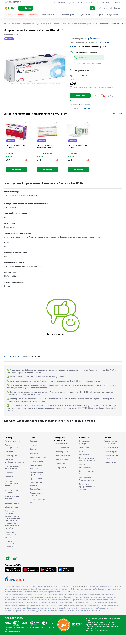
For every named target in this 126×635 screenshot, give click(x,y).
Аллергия (99, 15)
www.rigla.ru (81, 586)
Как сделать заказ (12, 441)
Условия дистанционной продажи (11, 483)
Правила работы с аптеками (37, 501)
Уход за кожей (112, 15)
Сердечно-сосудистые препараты (47, 24)
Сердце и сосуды (85, 15)
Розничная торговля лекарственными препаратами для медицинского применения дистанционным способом (12, 519)
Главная (7, 24)
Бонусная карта (92, 2)
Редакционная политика (36, 467)
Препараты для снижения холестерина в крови (79, 24)
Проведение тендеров (84, 442)
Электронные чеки (62, 468)
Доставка (9, 452)
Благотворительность (38, 457)
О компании (35, 441)
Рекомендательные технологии (38, 494)
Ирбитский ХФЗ (95, 38)
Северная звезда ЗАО (45, 154)
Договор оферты (12, 503)
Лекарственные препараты (22, 24)
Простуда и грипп (67, 15)
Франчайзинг (85, 448)
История (33, 445)
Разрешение (10, 477)
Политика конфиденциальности (13, 461)
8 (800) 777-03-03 (72, 592)
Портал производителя (86, 453)
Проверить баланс (62, 456)
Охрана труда (110, 462)
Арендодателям (59, 2)
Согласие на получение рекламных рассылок (10, 545)
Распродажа (20, 15)
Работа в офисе (110, 452)
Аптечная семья (61, 444)
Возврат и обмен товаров (12, 498)
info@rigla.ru (104, 630)
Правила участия (61, 452)
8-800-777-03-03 (14, 618)
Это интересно (11, 456)
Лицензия (9, 473)
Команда (33, 449)
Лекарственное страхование (36, 473)
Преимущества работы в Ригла (110, 442)
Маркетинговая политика (11, 491)
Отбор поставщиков (85, 466)
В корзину (80, 95)
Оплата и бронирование (11, 446)
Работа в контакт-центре (111, 457)
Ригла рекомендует (49, 15)
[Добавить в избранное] (96, 96)
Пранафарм (72, 154)
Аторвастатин (102, 42)
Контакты (34, 453)
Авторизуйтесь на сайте (13, 356)
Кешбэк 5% (33, 15)
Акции (8, 15)
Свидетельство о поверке (37, 484)
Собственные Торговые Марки (86, 479)
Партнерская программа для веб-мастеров (87, 486)
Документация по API (86, 472)
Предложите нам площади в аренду (87, 459)
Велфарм (9, 154)
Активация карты (61, 448)
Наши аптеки (107, 2)
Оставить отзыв (36, 461)
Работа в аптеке (111, 448)
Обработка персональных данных (11, 534)
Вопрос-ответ (60, 464)
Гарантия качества (38, 479)
